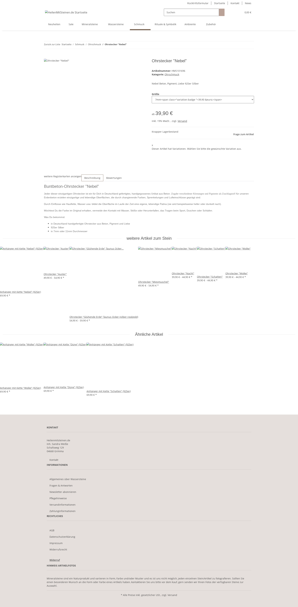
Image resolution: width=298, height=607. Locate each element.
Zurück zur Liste (52, 44)
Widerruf (54, 560)
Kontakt (235, 3)
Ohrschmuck (172, 74)
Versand (182, 121)
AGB (51, 530)
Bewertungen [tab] (114, 178)
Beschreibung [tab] (92, 178)
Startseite (219, 3)
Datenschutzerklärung (62, 536)
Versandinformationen (62, 504)
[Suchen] (222, 12)
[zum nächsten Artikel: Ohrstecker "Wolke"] (135, 45)
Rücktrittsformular (197, 3)
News (248, 3)
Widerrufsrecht (58, 549)
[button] (233, 12)
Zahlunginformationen (62, 511)
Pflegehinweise (58, 498)
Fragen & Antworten (61, 485)
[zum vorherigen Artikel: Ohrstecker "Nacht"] (129, 45)
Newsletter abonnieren (62, 492)
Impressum (56, 543)
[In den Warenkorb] (46, 56)
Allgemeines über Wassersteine (67, 479)
